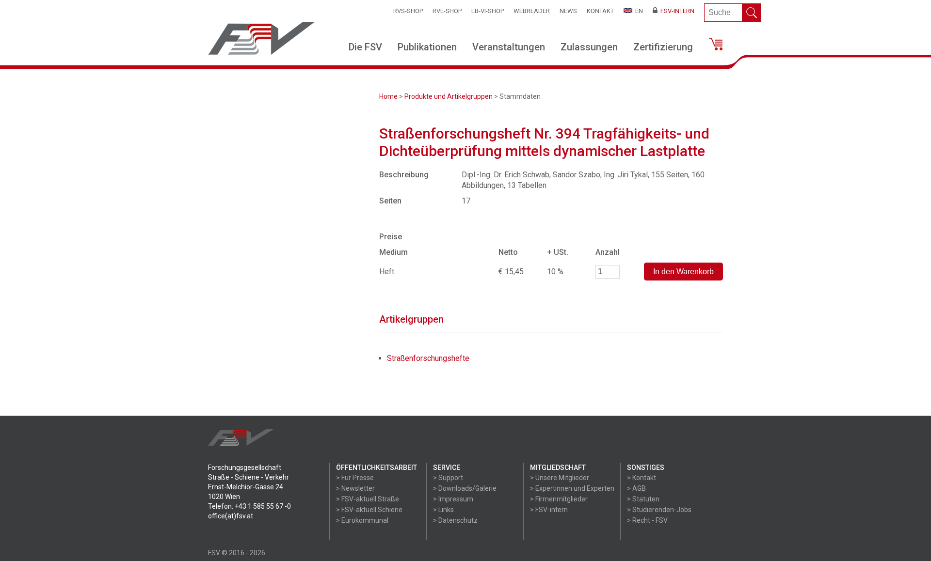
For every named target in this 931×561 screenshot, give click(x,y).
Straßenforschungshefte (428, 358)
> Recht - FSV (647, 520)
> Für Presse (355, 478)
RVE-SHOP (447, 11)
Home (388, 96)
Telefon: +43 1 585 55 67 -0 (249, 506)
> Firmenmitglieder (559, 499)
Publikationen (427, 47)
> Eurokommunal (362, 520)
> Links (443, 510)
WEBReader (532, 11)
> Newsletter (355, 488)
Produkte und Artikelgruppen (448, 96)
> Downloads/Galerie (465, 488)
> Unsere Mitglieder (559, 478)
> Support (448, 478)
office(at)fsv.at (230, 516)
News (568, 11)
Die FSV (365, 47)
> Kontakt (641, 478)
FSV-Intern (676, 11)
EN (637, 11)
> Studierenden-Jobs (659, 510)
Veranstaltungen (508, 47)
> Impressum (453, 499)
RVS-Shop (408, 11)
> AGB (636, 488)
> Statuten (643, 499)
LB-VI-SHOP (487, 11)
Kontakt (600, 11)
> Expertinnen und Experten (572, 488)
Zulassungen (589, 47)
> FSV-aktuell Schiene (369, 510)
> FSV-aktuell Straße (367, 499)
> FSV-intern (549, 510)
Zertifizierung (663, 47)
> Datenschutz (455, 520)
